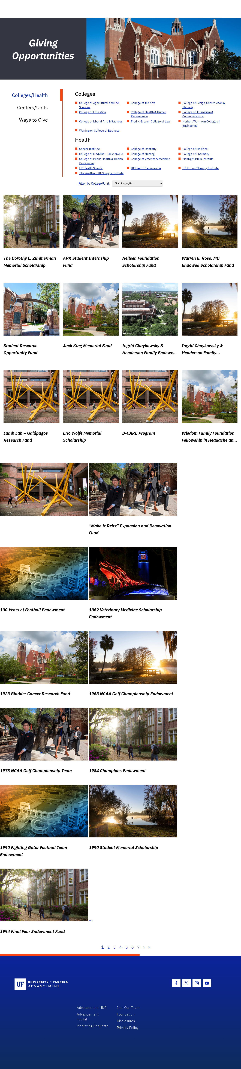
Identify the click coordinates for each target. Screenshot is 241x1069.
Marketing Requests (92, 1025)
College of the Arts (143, 103)
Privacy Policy (127, 1027)
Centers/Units (32, 107)
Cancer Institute (89, 149)
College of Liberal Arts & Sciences (100, 121)
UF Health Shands (91, 168)
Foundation (125, 1014)
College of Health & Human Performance (148, 114)
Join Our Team (128, 1007)
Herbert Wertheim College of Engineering (201, 123)
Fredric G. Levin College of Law (150, 121)
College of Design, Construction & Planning (203, 105)
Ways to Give (33, 119)
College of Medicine (195, 149)
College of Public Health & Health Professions (101, 161)
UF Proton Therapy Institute (200, 168)
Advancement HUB (92, 1007)
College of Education (92, 112)
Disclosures (126, 1020)
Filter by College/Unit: (94, 183)
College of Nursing (143, 154)
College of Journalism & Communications (197, 114)
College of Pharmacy (195, 154)
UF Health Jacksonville (146, 168)
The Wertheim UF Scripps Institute (101, 173)
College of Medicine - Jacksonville (101, 154)
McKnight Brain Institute (197, 159)
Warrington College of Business (99, 130)
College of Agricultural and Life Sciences (99, 105)
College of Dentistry (143, 149)
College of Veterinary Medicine (150, 159)
